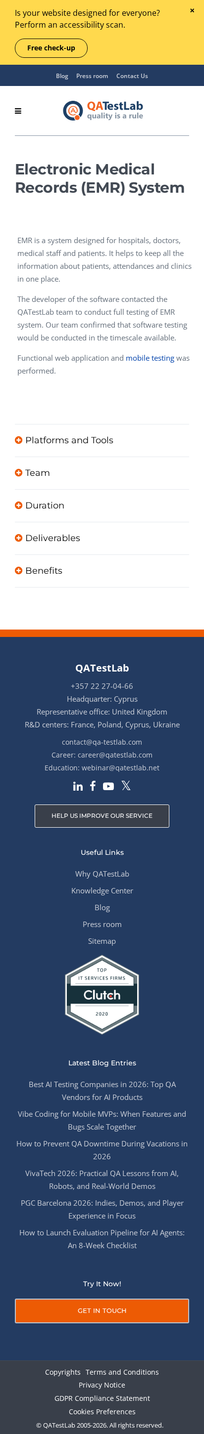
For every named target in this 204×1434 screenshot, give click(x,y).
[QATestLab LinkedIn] (78, 787)
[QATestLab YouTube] (108, 787)
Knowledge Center (102, 890)
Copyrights (63, 1372)
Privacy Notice (102, 1385)
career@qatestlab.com (115, 754)
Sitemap (102, 941)
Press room (92, 76)
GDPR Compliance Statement (102, 1398)
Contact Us (132, 76)
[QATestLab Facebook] (93, 787)
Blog (62, 76)
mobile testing (150, 358)
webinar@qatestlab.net (120, 767)
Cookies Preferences (102, 1412)
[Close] (192, 11)
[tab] (102, 440)
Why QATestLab (102, 874)
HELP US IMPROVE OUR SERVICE (102, 815)
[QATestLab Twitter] (126, 786)
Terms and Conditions (122, 1372)
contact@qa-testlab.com (102, 742)
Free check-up (51, 47)
